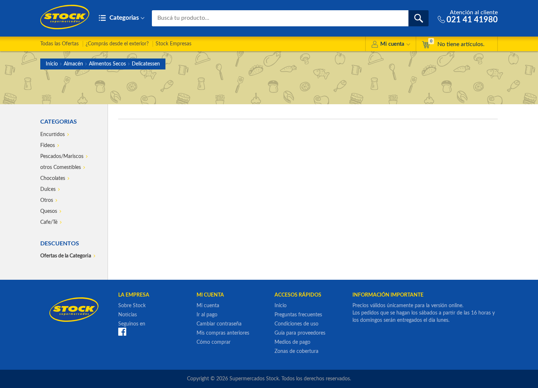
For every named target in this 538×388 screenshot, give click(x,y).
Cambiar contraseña (219, 324)
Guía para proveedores (299, 333)
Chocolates (52, 178)
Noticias (127, 314)
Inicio (52, 64)
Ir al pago (207, 314)
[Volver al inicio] (64, 17)
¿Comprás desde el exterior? (117, 43)
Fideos (47, 145)
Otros (46, 200)
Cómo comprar (214, 342)
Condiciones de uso (296, 324)
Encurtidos (52, 134)
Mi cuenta (392, 44)
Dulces (48, 189)
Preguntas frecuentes (298, 314)
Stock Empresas (173, 43)
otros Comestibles (60, 167)
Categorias (123, 18)
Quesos (48, 211)
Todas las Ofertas (59, 43)
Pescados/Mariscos (61, 156)
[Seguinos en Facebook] (122, 331)
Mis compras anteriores (223, 333)
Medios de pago (292, 342)
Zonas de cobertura (296, 351)
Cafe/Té (48, 222)
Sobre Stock (132, 305)
